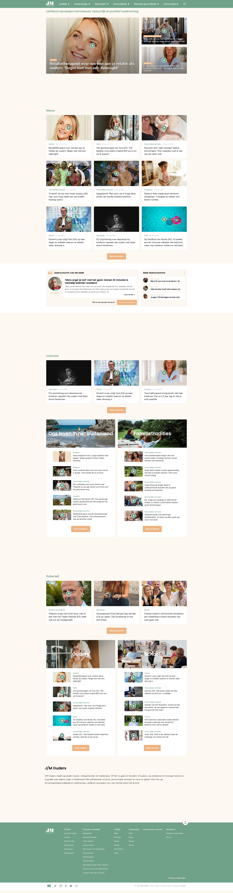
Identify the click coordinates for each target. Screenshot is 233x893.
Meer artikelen (116, 256)
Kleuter (117, 845)
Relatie (131, 841)
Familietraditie (88, 857)
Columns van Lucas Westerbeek (95, 869)
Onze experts (171, 4)
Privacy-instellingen (177, 878)
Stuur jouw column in (127, 302)
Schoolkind (118, 849)
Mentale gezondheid (145, 4)
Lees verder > (129, 294)
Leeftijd (63, 4)
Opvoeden (100, 4)
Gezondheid (120, 4)
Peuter (116, 841)
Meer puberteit (116, 630)
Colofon (67, 837)
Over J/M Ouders (70, 833)
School (131, 845)
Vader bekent (88, 841)
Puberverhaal (88, 853)
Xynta (183, 886)
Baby (116, 833)
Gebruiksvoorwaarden (174, 833)
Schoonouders (88, 861)
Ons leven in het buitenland (93, 849)
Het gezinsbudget (89, 837)
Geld (130, 833)
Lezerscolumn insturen (152, 829)
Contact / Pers (69, 841)
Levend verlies (88, 845)
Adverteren (68, 849)
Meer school (152, 748)
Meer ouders (81, 748)
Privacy (169, 837)
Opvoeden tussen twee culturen (95, 865)
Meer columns (116, 410)
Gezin (131, 837)
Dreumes (117, 837)
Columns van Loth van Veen (93, 873)
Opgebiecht (87, 833)
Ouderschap (80, 4)
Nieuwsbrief (68, 845)
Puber (116, 853)
